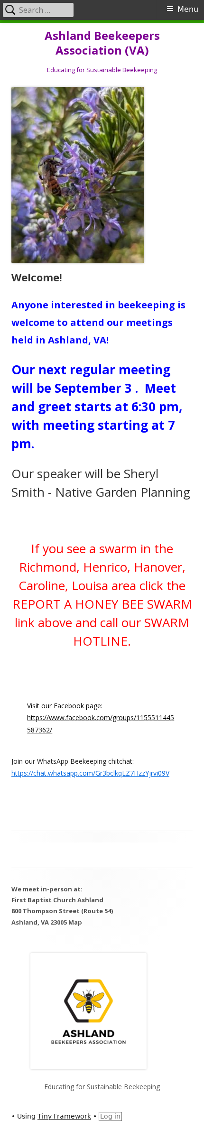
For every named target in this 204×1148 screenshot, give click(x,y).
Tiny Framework (64, 1116)
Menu (187, 9)
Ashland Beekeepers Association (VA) (102, 43)
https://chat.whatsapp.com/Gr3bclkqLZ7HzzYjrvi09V (90, 773)
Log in (110, 1116)
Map (75, 922)
